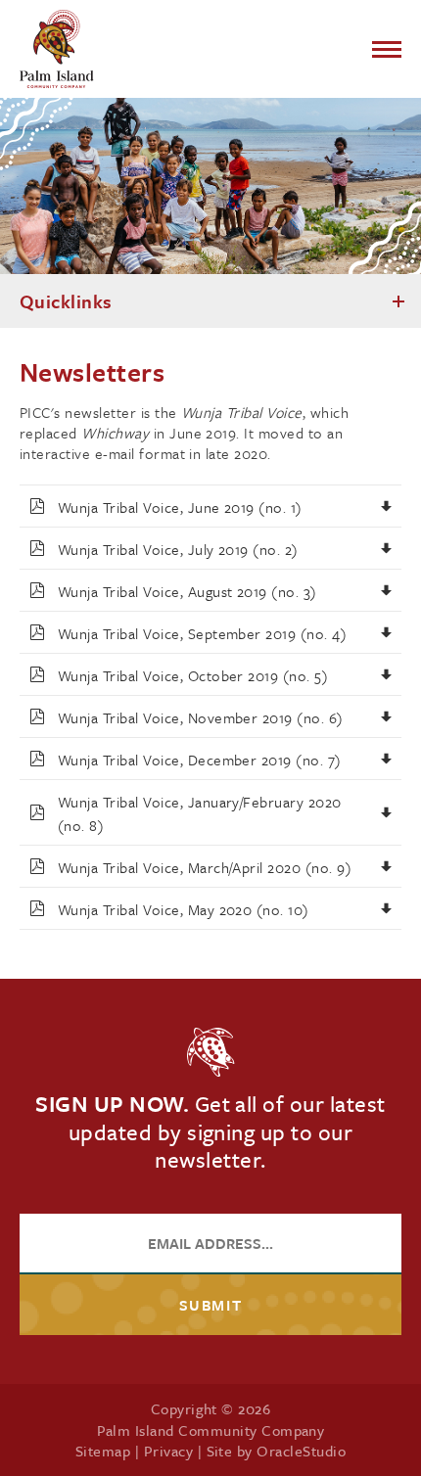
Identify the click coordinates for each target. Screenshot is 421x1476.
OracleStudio (301, 1450)
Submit (211, 1304)
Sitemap (102, 1450)
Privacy (168, 1450)
